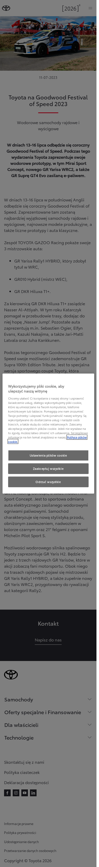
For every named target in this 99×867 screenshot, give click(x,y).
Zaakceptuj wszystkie (48, 468)
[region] (48, 433)
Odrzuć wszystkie (48, 482)
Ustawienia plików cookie (48, 455)
